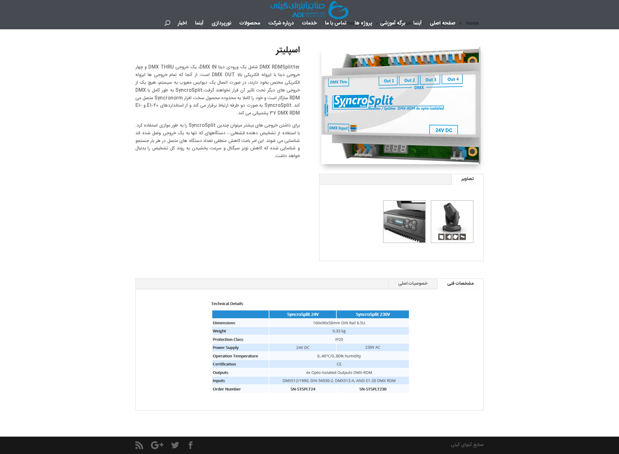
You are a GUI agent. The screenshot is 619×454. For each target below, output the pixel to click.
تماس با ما (336, 24)
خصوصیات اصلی (412, 284)
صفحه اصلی (442, 24)
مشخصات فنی (460, 284)
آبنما (417, 24)
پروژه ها (363, 24)
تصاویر (467, 179)
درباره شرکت (281, 24)
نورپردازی (221, 24)
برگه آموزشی (392, 24)
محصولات (249, 24)
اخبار (182, 24)
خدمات (309, 24)
